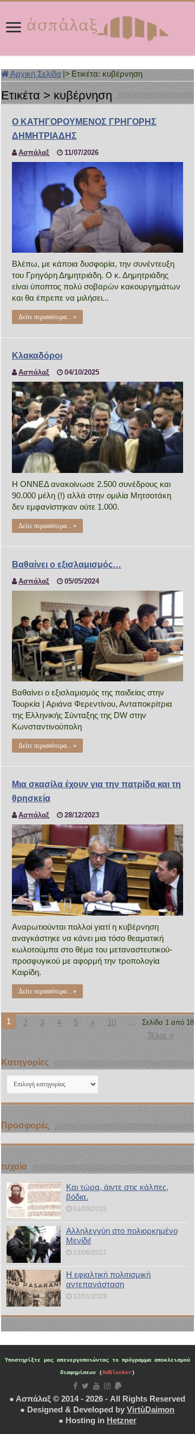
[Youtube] (96, 1385)
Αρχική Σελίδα (35, 73)
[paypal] (118, 1385)
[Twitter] (85, 1385)
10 (111, 1022)
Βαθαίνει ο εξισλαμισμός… (66, 564)
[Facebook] (75, 1385)
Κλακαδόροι (37, 355)
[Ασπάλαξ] (97, 26)
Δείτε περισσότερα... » (47, 317)
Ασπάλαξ (33, 152)
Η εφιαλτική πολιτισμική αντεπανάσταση (108, 1279)
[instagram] (107, 1385)
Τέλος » (160, 1035)
